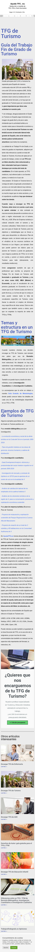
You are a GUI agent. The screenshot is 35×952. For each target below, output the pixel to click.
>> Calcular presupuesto (17, 722)
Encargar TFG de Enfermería (12, 764)
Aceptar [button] (13, 947)
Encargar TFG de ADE (9, 817)
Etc (24, 12)
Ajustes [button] (6, 947)
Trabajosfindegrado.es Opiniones (14, 929)
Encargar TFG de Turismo (11, 791)
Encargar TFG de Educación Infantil (14, 872)
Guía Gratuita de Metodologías (20, 393)
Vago (10, 12)
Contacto (18, 12)
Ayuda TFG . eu (17, 4)
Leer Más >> (4, 766)
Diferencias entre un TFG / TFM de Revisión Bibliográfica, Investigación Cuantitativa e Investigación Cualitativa (16, 900)
